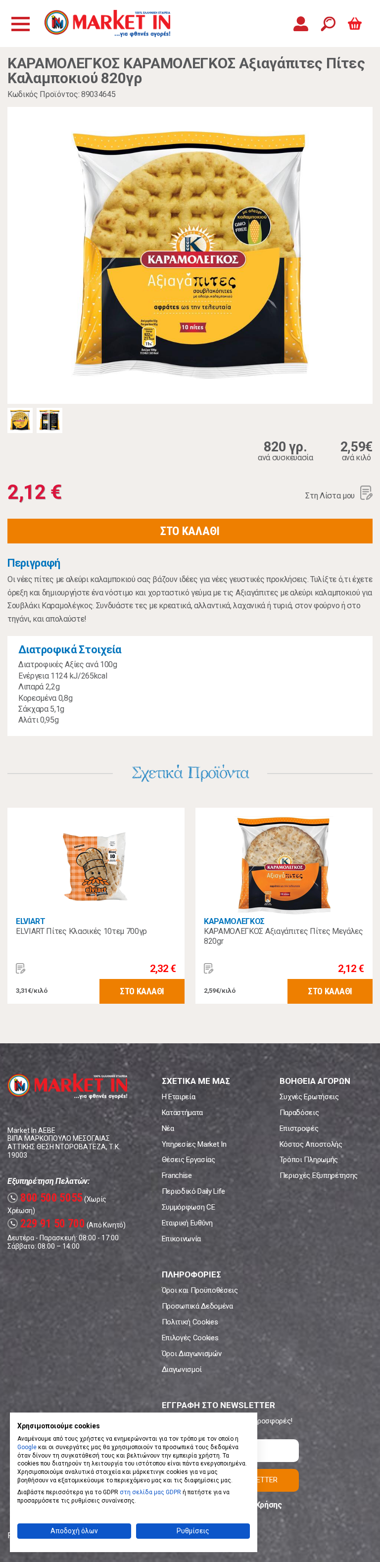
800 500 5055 (46, 1198)
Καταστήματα (182, 1112)
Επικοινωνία (181, 1238)
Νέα (168, 1128)
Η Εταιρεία (178, 1096)
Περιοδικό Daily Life (194, 1191)
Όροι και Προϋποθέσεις (200, 1290)
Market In (107, 23)
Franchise (177, 1175)
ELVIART (31, 921)
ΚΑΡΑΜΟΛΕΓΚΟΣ (234, 921)
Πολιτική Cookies (190, 1322)
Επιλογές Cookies (190, 1337)
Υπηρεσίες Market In (194, 1144)
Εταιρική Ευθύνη (187, 1223)
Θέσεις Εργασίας (188, 1159)
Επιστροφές (299, 1128)
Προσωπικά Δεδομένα (197, 1306)
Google (27, 1447)
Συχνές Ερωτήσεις (309, 1096)
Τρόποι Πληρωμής (309, 1159)
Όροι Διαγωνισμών (192, 1353)
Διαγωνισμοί (182, 1369)
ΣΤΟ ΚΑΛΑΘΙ (190, 531)
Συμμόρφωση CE (188, 1207)
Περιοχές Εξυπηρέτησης (319, 1175)
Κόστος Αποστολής (311, 1144)
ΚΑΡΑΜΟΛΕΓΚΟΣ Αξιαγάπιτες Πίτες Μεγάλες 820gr (283, 936)
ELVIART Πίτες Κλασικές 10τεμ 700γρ (81, 931)
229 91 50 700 (47, 1223)
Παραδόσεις (299, 1112)
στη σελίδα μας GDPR (150, 1492)
